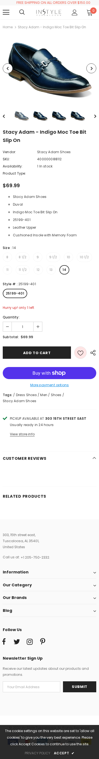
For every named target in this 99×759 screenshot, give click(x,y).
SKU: (6, 159)
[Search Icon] (27, 12)
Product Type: (14, 173)
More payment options (49, 385)
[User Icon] (75, 12)
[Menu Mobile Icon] (6, 12)
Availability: (13, 166)
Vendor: (9, 152)
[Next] (91, 68)
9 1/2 (53, 257)
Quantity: (11, 317)
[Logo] (49, 12)
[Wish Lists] (80, 352)
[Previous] (8, 68)
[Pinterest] (43, 642)
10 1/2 (84, 257)
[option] (49, 68)
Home (8, 27)
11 (7, 269)
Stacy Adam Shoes (54, 152)
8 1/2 (22, 257)
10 (68, 257)
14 (64, 269)
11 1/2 (23, 269)
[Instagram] (30, 642)
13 (51, 269)
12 (38, 269)
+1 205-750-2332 (35, 557)
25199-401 (15, 293)
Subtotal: (11, 337)
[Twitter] (17, 642)
